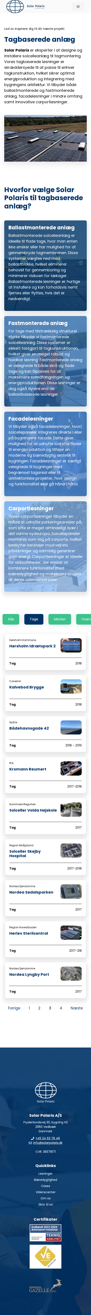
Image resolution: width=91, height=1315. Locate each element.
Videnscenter (45, 1192)
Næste (77, 1008)
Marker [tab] (60, 619)
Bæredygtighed (45, 1180)
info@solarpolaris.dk (47, 1143)
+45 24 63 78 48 (48, 1138)
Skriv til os (46, 1204)
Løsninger (45, 1173)
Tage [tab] (34, 619)
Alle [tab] (11, 619)
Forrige (14, 1008)
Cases (45, 1186)
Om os (46, 1198)
